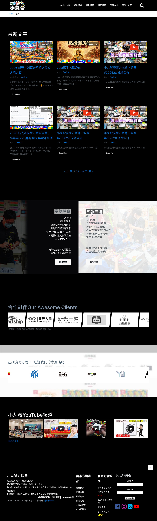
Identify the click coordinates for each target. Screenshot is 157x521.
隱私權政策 (49, 500)
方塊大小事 (65, 5)
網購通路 (80, 488)
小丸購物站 (81, 505)
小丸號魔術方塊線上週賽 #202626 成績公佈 (120, 135)
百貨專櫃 (80, 492)
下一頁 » (89, 171)
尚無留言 (66, 72)
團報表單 (94, 262)
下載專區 (56, 497)
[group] (41, 319)
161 (83, 171)
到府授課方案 (103, 494)
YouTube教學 (67, 497)
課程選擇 (63, 262)
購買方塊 (114, 5)
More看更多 (13, 441)
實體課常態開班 (104, 488)
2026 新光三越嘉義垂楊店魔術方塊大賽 (30, 70)
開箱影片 (80, 501)
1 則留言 (24, 77)
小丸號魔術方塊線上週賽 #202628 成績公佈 (120, 70)
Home (10, 14)
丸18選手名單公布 (69, 68)
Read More (16, 94)
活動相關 (90, 5)
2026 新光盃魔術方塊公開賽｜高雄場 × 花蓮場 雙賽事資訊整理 (31, 135)
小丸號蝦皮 (81, 509)
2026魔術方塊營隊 (105, 501)
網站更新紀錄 (44, 497)
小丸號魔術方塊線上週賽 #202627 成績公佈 (73, 135)
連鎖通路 (80, 496)
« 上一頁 (68, 171)
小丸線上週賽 (103, 513)
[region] (78, 375)
